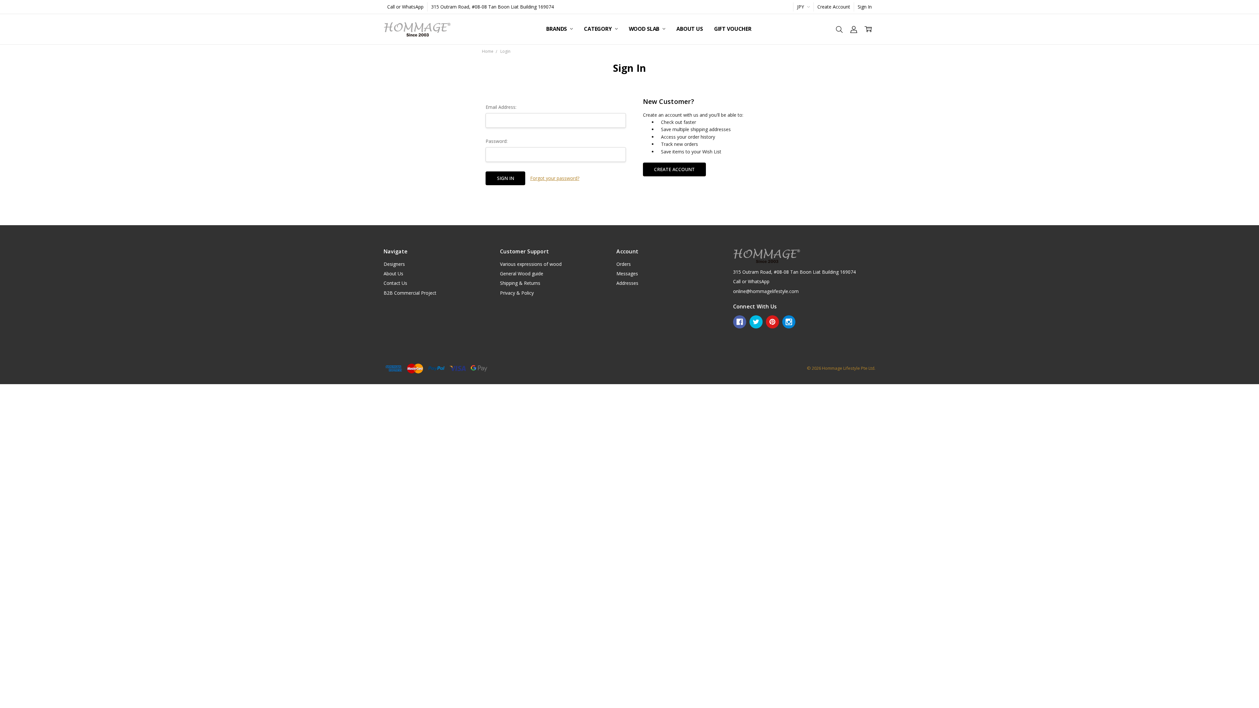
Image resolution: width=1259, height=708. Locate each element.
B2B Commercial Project (410, 293)
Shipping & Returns (520, 283)
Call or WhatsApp (405, 7)
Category (598, 28)
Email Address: (501, 107)
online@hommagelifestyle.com (766, 291)
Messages (627, 273)
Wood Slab (645, 28)
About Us (689, 28)
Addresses (627, 283)
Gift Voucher (732, 28)
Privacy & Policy (517, 293)
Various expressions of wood (531, 264)
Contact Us (395, 283)
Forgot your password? (554, 178)
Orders (623, 264)
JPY (801, 7)
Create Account (833, 7)
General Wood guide (521, 273)
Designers (394, 264)
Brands (557, 28)
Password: (497, 141)
